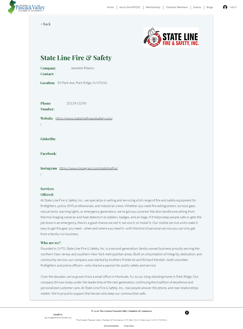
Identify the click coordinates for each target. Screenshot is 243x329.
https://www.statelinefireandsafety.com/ (84, 118)
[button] (197, 7)
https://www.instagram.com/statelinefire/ (88, 168)
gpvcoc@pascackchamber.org (58, 317)
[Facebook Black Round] (187, 313)
